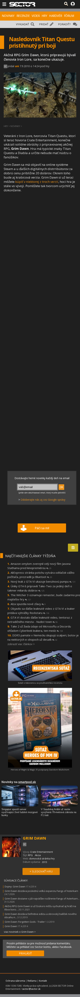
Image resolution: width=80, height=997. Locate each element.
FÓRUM (69, 16)
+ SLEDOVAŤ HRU (41, 871)
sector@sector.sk (31, 989)
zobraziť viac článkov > (21, 644)
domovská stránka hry (42, 858)
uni (17, 66)
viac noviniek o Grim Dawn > (20, 931)
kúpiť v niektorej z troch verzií (36, 181)
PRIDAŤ (43, 24)
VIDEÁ (36, 16)
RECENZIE (23, 16)
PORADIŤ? (64, 24)
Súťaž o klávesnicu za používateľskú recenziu (40, 682)
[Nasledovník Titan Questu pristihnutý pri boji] (21, 220)
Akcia (38, 855)
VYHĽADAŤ (22, 24)
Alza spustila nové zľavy (28, 604)
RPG (30, 855)
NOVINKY (8, 16)
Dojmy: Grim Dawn (15, 886)
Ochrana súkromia (15, 980)
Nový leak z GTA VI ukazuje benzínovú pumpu (43, 581)
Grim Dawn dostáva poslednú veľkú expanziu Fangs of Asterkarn (41, 891)
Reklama (32, 980)
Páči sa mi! (42, 528)
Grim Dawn (11, 926)
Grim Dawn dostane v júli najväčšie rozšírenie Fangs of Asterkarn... (42, 898)
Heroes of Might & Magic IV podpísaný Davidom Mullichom (40, 769)
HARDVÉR (55, 16)
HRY (44, 16)
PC (5, 66)
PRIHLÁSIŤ (25, 953)
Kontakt (43, 980)
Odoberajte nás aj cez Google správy (43, 499)
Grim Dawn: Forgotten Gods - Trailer (25, 921)
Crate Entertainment (41, 851)
